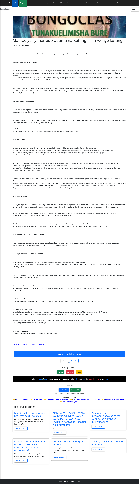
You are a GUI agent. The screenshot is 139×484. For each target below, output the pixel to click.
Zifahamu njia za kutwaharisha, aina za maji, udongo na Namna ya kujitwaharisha (107, 417)
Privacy (72, 481)
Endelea (73, 361)
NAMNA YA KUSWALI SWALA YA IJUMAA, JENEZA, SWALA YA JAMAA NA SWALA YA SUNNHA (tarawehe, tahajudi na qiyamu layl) (69, 418)
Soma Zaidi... (21, 428)
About (66, 481)
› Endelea (24, 344)
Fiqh (75, 379)
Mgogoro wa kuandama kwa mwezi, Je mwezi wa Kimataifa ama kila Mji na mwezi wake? (30, 446)
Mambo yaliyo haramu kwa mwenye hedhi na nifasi (29, 414)
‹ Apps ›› (41, 344)
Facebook (64, 390)
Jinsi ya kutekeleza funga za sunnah (68, 443)
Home (60, 481)
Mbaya (70, 372)
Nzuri (60, 372)
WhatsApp (75, 390)
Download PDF (94, 379)
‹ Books (32, 344)
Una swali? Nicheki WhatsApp (69, 354)
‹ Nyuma (16, 344)
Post (83, 379)
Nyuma (65, 361)
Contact (78, 481)
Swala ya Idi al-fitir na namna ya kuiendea (108, 443)
